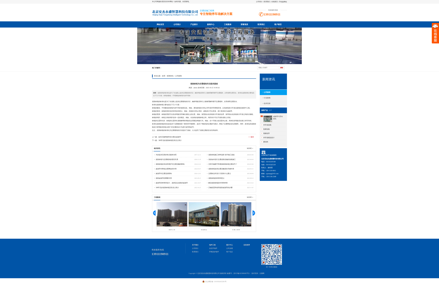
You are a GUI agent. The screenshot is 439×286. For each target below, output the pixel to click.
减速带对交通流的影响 (164, 173)
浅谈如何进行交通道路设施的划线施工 (222, 159)
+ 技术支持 (266, 103)
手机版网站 (283, 2)
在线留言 (274, 2)
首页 (163, 76)
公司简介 (259, 2)
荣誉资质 (244, 24)
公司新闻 (178, 76)
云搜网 (262, 273)
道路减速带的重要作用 (164, 178)
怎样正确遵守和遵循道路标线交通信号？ (222, 164)
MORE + (250, 148)
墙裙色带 (266, 133)
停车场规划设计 (268, 137)
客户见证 (229, 252)
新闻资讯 (170, 76)
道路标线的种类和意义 (216, 178)
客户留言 (278, 24)
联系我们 (267, 2)
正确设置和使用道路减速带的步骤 (220, 187)
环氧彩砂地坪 (214, 252)
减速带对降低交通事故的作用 (166, 169)
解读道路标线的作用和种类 (218, 183)
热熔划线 (266, 129)
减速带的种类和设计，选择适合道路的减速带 (172, 183)
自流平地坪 (213, 248)
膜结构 (265, 142)
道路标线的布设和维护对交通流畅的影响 (170, 164)
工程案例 (227, 24)
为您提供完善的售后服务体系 (166, 155)
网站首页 (160, 24)
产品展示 (194, 24)
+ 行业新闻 (266, 98)
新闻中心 (210, 24)
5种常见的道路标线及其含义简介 (170, 140)
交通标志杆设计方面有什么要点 (219, 173)
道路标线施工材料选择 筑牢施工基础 (221, 155)
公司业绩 (229, 248)
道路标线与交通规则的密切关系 (167, 159)
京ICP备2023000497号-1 (241, 273)
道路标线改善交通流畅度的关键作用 (221, 169)
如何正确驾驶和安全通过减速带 (169, 137)
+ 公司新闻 (266, 92)
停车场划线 (267, 125)
